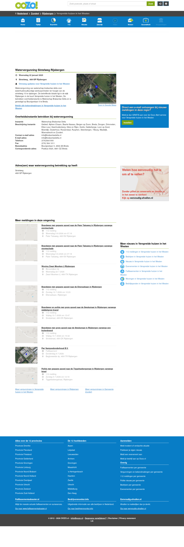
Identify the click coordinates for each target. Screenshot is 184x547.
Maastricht (72, 467)
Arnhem (71, 458)
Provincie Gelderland (24, 458)
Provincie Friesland (23, 454)
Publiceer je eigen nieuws (131, 450)
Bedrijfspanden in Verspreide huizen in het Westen (147, 283)
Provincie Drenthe (22, 445)
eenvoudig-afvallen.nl (141, 197)
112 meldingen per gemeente (132, 476)
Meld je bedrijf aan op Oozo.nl (133, 458)
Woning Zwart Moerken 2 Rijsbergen (58, 266)
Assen (70, 445)
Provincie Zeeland (23, 488)
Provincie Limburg (23, 467)
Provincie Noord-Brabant (25, 471)
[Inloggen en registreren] (160, 3)
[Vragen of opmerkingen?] (166, 3)
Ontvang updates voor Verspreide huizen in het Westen (44, 83)
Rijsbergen (47, 13)
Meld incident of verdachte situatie (134, 445)
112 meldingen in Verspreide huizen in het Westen (147, 251)
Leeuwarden (73, 454)
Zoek (150, 3)
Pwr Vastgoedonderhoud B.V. (54, 348)
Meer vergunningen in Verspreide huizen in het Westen (29, 390)
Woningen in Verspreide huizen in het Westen (144, 278)
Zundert (35, 13)
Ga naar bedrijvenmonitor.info (80, 508)
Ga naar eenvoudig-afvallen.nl (133, 508)
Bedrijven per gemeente (130, 484)
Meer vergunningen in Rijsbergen (64, 389)
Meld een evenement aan (131, 454)
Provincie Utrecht (22, 484)
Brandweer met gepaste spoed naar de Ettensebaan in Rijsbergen (71, 286)
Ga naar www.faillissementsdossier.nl (31, 508)
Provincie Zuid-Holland (24, 493)
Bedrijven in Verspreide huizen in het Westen (144, 256)
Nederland (22, 13)
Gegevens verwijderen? (96, 518)
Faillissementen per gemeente (133, 467)
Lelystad (71, 450)
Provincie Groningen (24, 463)
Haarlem (71, 475)
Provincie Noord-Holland (25, 475)
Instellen (128, 122)
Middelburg (72, 488)
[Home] (26, 5)
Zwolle (70, 480)
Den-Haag (72, 493)
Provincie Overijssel (23, 480)
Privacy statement (127, 518)
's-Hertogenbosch (75, 471)
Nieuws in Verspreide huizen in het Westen (143, 261)
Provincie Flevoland (23, 450)
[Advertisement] (65, 196)
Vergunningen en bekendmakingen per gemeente (141, 471)
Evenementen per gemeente (132, 489)
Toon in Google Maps (107, 105)
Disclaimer (113, 518)
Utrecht (71, 484)
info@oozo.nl (77, 518)
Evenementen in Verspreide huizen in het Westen (146, 266)
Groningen (72, 463)
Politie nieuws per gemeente (132, 480)
